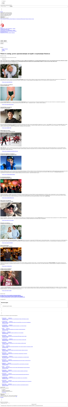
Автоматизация (18, 18)
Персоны (30, 18)
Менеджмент (23, 18)
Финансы (27, 18)
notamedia (1, 397)
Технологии (8, 18)
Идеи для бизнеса (3, 18)
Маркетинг (14, 18)
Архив (33, 18)
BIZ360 (1, 11)
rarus (16, 396)
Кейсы (11, 18)
